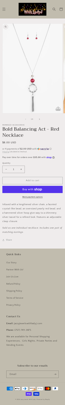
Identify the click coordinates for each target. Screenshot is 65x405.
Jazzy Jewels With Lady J (29, 399)
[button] (3, 9)
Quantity (6, 163)
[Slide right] (39, 119)
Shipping (5, 152)
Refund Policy (13, 284)
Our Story (11, 262)
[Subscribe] (55, 374)
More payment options (32, 197)
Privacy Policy (13, 305)
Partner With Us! (15, 269)
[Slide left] (25, 119)
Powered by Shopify (43, 399)
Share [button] (9, 240)
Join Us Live (12, 276)
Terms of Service (14, 298)
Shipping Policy (14, 291)
